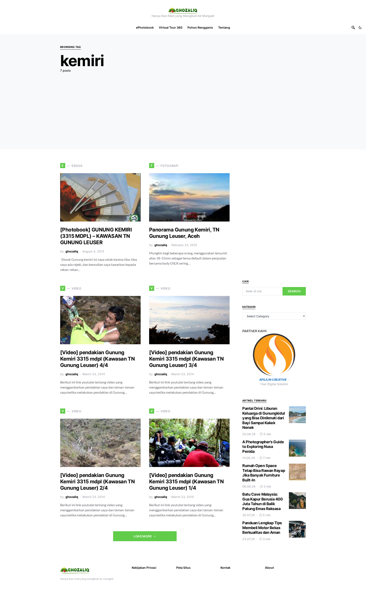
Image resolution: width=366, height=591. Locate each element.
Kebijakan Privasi (144, 567)
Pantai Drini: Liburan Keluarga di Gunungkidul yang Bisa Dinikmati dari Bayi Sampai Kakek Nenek (263, 418)
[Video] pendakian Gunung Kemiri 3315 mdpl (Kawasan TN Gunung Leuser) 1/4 (186, 481)
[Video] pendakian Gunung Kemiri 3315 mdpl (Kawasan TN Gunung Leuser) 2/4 (97, 481)
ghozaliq (71, 251)
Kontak (225, 567)
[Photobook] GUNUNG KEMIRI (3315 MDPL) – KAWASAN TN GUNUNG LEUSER (96, 236)
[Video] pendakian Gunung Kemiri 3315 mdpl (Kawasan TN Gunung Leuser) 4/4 (97, 358)
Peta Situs (183, 567)
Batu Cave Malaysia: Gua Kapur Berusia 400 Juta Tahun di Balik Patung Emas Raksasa (262, 501)
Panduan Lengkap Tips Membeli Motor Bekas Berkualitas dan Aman (262, 528)
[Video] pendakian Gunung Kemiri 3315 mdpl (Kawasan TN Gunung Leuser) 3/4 (186, 358)
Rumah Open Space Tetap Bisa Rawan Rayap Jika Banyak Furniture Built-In (263, 473)
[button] (360, 27)
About (269, 567)
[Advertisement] (183, 107)
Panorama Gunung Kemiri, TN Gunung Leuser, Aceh (184, 233)
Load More (143, 536)
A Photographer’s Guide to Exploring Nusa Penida (263, 447)
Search (294, 291)
